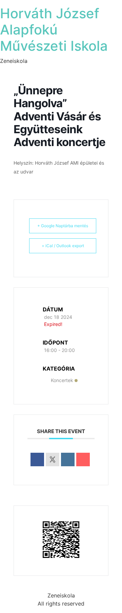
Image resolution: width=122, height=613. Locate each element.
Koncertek (62, 380)
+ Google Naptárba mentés (62, 225)
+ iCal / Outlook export (63, 245)
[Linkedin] (68, 459)
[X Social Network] (52, 459)
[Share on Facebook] (37, 459)
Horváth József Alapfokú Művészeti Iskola (54, 29)
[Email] (83, 459)
